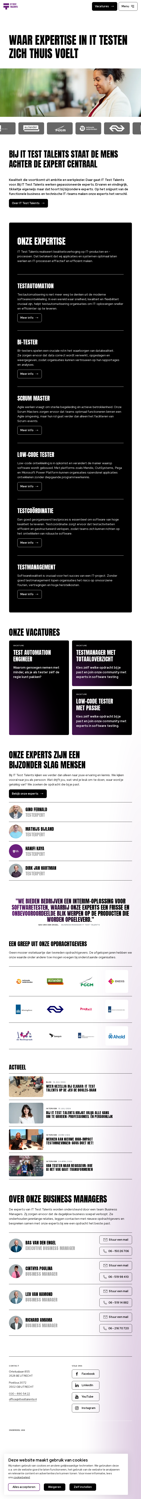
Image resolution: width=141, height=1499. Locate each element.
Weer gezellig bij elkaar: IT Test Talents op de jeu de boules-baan (71, 1088)
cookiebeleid (21, 1477)
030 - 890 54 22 (19, 1393)
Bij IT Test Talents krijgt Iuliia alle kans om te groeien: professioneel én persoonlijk (79, 1114)
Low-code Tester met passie (94, 704)
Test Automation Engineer (32, 656)
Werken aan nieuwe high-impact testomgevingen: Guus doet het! (69, 1141)
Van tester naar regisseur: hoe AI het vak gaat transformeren (69, 1167)
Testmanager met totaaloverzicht (96, 656)
